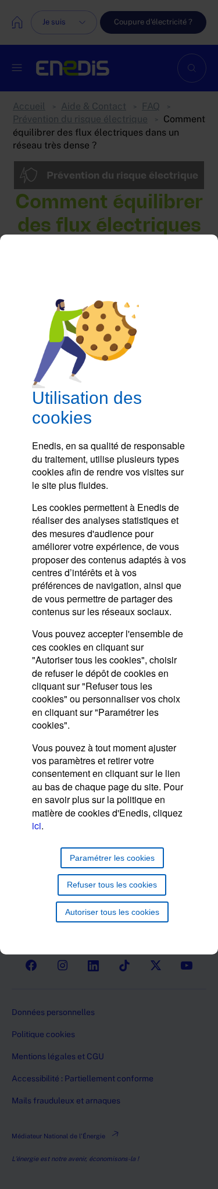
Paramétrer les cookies (112, 858)
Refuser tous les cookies (112, 884)
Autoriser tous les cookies (112, 912)
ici (36, 825)
